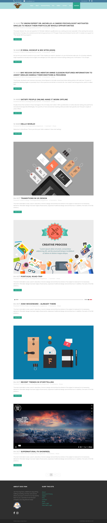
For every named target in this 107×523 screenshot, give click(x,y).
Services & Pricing (47, 494)
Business (27, 384)
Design (27, 200)
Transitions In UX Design (34, 198)
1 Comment (47, 126)
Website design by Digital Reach (20, 521)
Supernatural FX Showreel (35, 452)
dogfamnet (39, 126)
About (44, 492)
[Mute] (88, 299)
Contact (44, 499)
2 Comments (53, 200)
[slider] (91, 299)
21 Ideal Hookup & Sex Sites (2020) (38, 50)
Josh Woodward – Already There (38, 304)
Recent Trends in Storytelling (37, 382)
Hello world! (28, 124)
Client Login (45, 503)
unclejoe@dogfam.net (30, 1)
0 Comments (46, 27)
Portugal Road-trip (31, 276)
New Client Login (47, 505)
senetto (38, 27)
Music (27, 306)
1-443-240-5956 (18, 1)
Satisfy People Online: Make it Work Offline (44, 99)
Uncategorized (29, 27)
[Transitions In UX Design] (53, 168)
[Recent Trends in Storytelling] (53, 352)
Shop (43, 501)
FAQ (43, 497)
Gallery (44, 496)
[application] (53, 299)
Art (26, 453)
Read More (17, 39)
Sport (27, 278)
